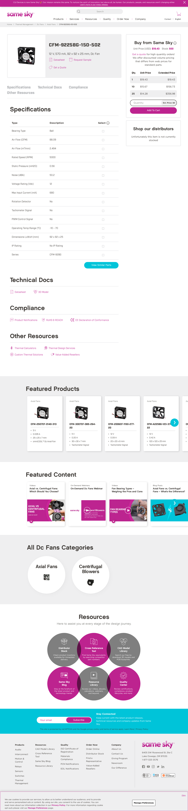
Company (140, 19)
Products (58, 19)
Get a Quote (60, 67)
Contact (167, 19)
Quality (107, 19)
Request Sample (82, 59)
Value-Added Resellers (67, 354)
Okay (184, 795)
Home (9, 24)
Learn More (129, 729)
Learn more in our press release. (94, 4)
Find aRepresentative (93, 759)
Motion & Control (19, 760)
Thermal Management (24, 24)
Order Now (123, 19)
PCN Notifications (70, 764)
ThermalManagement (21, 782)
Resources (91, 19)
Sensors (19, 771)
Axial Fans (51, 24)
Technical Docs (50, 87)
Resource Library (44, 766)
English (178, 19)
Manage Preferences (38, 808)
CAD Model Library (45, 749)
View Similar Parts (101, 265)
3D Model (43, 291)
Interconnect (21, 754)
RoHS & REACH (54, 319)
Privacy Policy (142, 729)
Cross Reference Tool (43, 755)
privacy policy (93, 729)
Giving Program (119, 758)
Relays (18, 766)
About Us (116, 749)
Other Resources (21, 92)
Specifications (19, 87)
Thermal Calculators (25, 348)
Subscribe (78, 720)
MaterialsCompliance (67, 757)
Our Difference (119, 768)
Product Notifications (26, 319)
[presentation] (174, 423)
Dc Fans (40, 24)
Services (74, 19)
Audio (18, 749)
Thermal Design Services (62, 348)
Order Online (92, 749)
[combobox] (99, 11)
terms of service (111, 729)
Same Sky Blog (42, 761)
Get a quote (139, 54)
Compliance (78, 87)
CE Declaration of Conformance (92, 319)
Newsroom (116, 763)
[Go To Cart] (178, 14)
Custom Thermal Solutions (29, 354)
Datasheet (59, 59)
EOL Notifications (70, 769)
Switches (19, 776)
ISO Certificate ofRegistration (69, 750)
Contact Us (117, 754)
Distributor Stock (95, 754)
